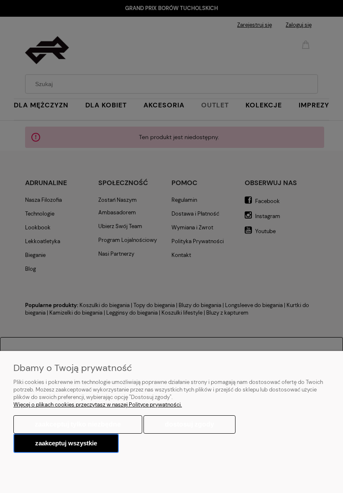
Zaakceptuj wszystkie (66, 443)
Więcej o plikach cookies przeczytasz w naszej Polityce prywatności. (97, 404)
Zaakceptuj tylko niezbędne (78, 424)
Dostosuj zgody (189, 424)
